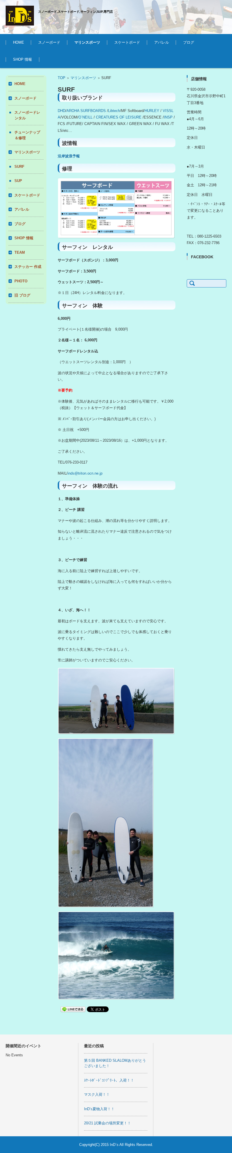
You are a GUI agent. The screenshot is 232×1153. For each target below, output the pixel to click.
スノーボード (49, 42)
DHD (61, 111)
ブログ (188, 42)
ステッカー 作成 (27, 267)
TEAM (19, 252)
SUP (18, 181)
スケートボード (127, 42)
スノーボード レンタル (54, 58)
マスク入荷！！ (97, 1094)
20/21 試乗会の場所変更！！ (107, 1123)
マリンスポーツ (87, 42)
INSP (168, 117)
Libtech (114, 111)
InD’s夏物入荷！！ (99, 1109)
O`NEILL (85, 117)
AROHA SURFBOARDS (86, 111)
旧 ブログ (22, 295)
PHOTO (20, 281)
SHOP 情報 (22, 59)
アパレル (161, 42)
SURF (75, 58)
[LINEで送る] (73, 1009)
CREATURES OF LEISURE (118, 117)
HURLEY (152, 111)
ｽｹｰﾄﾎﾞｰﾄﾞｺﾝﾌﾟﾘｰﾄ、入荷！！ (109, 1080)
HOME (18, 42)
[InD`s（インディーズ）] (20, 16)
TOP (61, 78)
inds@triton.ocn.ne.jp (85, 473)
